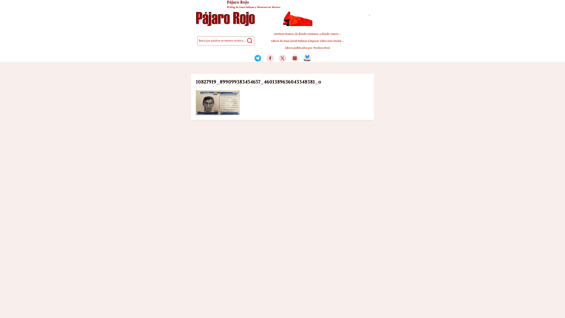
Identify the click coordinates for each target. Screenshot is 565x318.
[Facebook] (270, 58)
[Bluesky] (307, 58)
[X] (282, 58)
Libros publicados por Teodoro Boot (307, 47)
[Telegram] (258, 58)
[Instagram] (295, 58)
